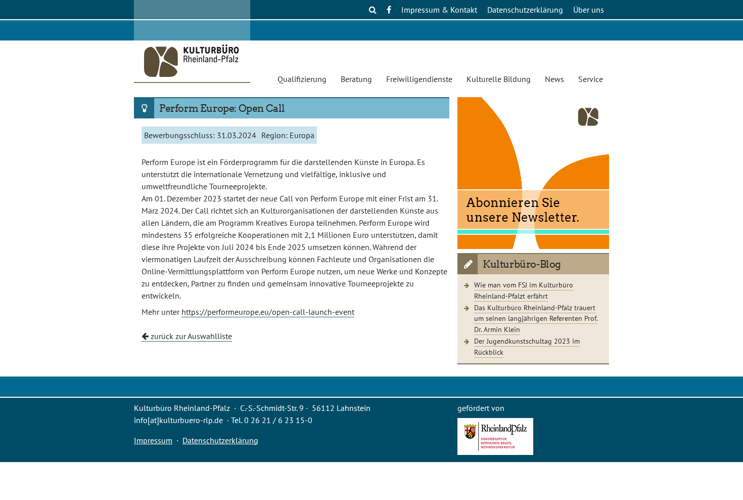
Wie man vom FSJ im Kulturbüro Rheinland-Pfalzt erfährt (523, 290)
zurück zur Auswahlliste (190, 336)
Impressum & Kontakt (439, 10)
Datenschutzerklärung (525, 10)
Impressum (153, 440)
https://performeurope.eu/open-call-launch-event (267, 312)
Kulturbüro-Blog (522, 264)
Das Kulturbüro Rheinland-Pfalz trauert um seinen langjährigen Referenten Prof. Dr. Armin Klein (536, 318)
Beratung (356, 79)
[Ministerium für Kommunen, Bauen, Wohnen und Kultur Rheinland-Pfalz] (495, 452)
